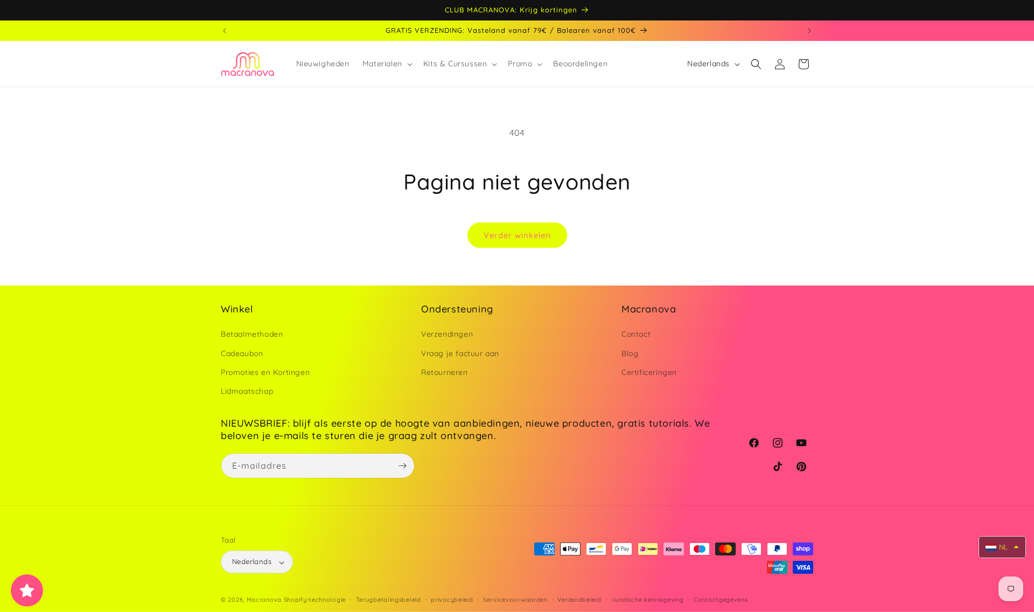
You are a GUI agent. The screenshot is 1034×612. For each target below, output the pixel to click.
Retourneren (444, 372)
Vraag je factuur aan (460, 353)
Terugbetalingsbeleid (388, 599)
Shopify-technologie (315, 600)
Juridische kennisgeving (647, 599)
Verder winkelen (517, 235)
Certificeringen (649, 372)
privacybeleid (452, 599)
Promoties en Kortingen (265, 372)
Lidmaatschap (247, 391)
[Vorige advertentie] (224, 30)
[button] (386, 63)
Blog (629, 353)
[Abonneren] (402, 465)
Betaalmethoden (252, 334)
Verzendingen (447, 334)
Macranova (264, 600)
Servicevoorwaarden (515, 599)
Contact (636, 334)
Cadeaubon (242, 353)
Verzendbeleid (579, 599)
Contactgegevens (721, 599)
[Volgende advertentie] (809, 30)
